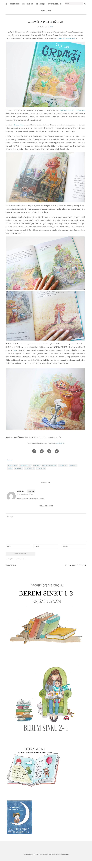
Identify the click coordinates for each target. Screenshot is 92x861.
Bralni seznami (55, 4)
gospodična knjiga (49, 465)
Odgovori (31, 491)
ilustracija (63, 465)
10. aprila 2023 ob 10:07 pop (25, 494)
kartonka (73, 465)
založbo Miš (60, 443)
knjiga (10, 468)
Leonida (21, 491)
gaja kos (36, 465)
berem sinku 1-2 (25, 465)
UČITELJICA (11, 565)
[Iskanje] (84, 3)
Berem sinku (27, 4)
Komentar (9, 460)
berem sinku (12, 465)
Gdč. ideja (40, 4)
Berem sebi (15, 4)
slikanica (18, 468)
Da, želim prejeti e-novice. (16, 559)
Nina (51, 26)
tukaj (14, 350)
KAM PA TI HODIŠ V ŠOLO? (75, 565)
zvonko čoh (41, 468)
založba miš (29, 468)
